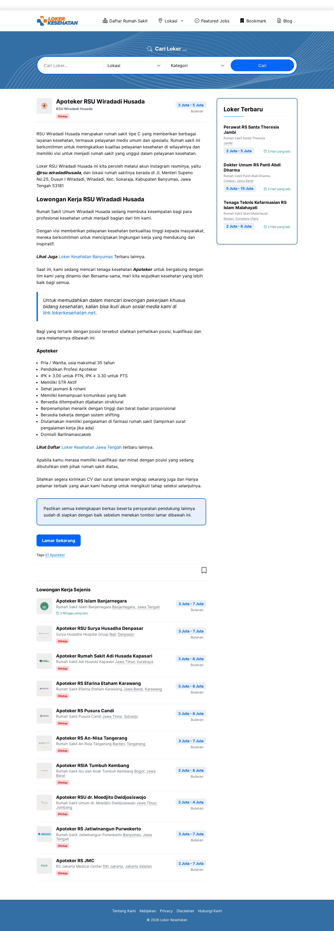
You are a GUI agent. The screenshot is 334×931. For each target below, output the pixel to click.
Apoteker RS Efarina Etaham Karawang (98, 683)
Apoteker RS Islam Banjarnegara (91, 601)
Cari (262, 65)
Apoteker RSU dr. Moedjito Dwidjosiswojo (101, 797)
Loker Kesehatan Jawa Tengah (92, 447)
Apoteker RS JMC (75, 860)
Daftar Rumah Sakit (153, 5)
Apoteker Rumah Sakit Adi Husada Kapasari (104, 656)
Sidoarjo (131, 716)
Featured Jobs (224, 5)
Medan (229, 219)
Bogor (139, 771)
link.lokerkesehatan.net (69, 312)
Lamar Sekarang (58, 540)
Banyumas (132, 834)
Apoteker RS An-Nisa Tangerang (91, 738)
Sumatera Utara (246, 219)
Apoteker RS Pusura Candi (85, 710)
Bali (113, 634)
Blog (283, 5)
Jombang (64, 807)
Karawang (153, 689)
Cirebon (229, 181)
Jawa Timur (125, 661)
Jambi (228, 143)
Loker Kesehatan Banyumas (86, 256)
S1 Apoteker (55, 555)
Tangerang (136, 743)
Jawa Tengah (148, 607)
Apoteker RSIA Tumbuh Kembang (92, 765)
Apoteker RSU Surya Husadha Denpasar (99, 628)
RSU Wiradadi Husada (74, 109)
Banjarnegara (123, 607)
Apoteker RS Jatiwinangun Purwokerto (98, 828)
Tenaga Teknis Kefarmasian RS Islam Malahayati (255, 205)
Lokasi (188, 5)
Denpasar (126, 634)
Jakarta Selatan (138, 866)
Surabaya (145, 661)
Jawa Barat (133, 689)
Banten (119, 743)
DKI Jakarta (113, 866)
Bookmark (258, 5)
